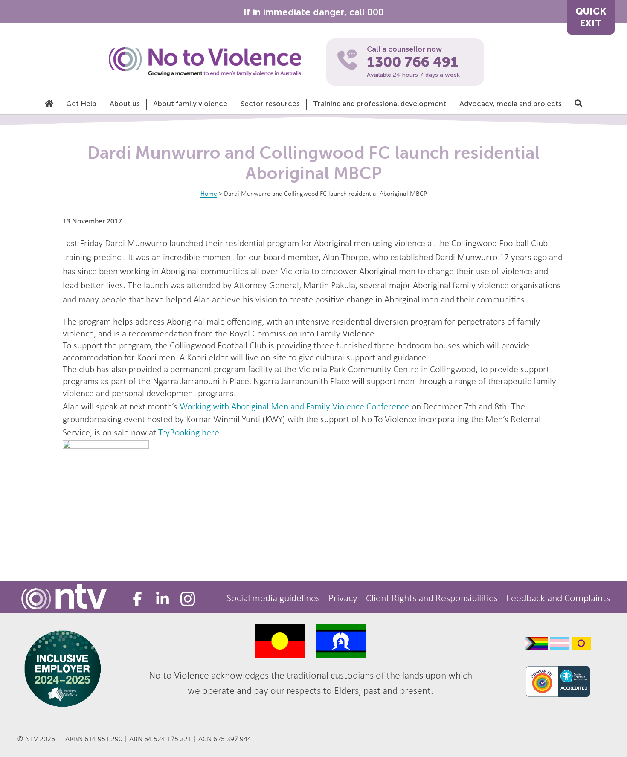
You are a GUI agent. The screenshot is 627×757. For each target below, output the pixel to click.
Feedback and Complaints (558, 599)
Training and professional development (379, 103)
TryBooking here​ (188, 433)
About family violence (190, 103)
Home (208, 194)
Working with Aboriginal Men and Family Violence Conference (294, 407)
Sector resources (270, 103)
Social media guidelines (273, 599)
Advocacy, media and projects (510, 103)
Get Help (81, 103)
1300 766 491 (413, 62)
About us (125, 103)
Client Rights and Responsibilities (432, 599)
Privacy (342, 599)
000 (375, 12)
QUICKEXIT (590, 17)
